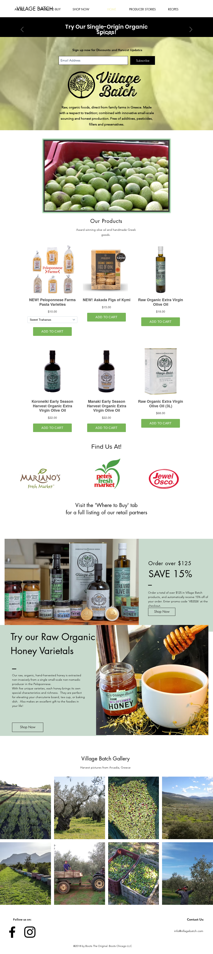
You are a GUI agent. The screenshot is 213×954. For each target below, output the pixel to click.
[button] (163, 206)
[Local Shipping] (111, 34)
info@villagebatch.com (188, 931)
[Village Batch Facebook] (12, 932)
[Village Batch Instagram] (29, 932)
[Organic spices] (104, 34)
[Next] (190, 30)
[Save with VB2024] (108, 34)
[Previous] (22, 30)
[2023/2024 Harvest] (101, 34)
